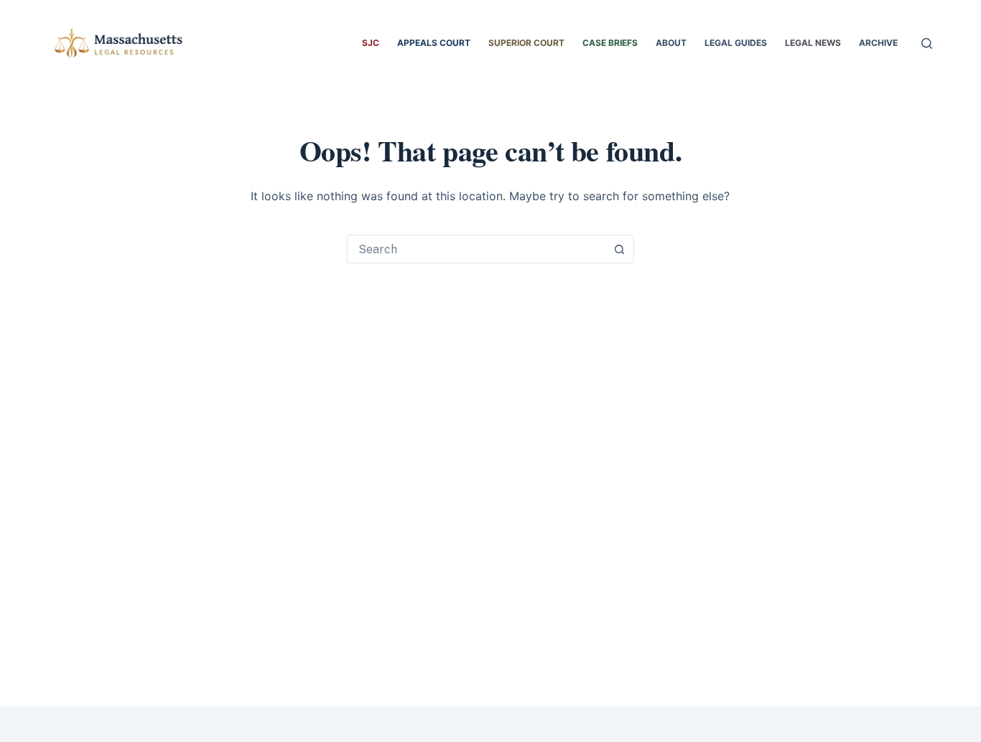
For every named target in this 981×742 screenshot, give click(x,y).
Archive (878, 42)
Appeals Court (433, 42)
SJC (370, 42)
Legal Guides (736, 42)
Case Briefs (610, 42)
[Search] (926, 43)
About (671, 42)
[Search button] (619, 249)
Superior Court (526, 42)
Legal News (813, 42)
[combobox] (477, 249)
